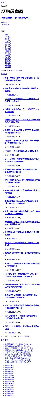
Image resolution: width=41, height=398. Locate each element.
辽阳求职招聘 (9, 379)
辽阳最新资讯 (9, 393)
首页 (2, 2)
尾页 (27, 336)
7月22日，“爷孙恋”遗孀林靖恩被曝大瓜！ (21, 151)
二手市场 (8, 47)
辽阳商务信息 (9, 373)
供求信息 (8, 41)
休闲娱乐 (8, 61)
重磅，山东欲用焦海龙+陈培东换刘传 (17, 358)
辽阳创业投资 (9, 383)
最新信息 (4, 340)
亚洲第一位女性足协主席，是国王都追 (18, 356)
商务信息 (8, 45)
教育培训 (8, 49)
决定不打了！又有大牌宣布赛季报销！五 (19, 352)
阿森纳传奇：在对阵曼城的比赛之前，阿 (19, 350)
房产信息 (8, 43)
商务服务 (8, 39)
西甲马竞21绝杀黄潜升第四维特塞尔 (17, 346)
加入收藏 (4, 6)
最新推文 (8, 67)
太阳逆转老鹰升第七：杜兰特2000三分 (18, 362)
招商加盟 (8, 53)
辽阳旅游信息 (9, 387)
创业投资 (8, 55)
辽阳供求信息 (9, 369)
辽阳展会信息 (9, 385)
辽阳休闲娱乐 (9, 389)
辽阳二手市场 (9, 375)
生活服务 (8, 37)
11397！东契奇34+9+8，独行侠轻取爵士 (18, 360)
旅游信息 (8, 59)
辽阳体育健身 (9, 391)
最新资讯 (8, 65)
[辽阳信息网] (13, 13)
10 (18, 336)
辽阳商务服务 (9, 367)
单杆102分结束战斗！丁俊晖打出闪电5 (18, 354)
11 (20, 336)
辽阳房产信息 (9, 371)
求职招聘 (8, 51)
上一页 (10, 336)
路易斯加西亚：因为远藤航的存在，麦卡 (19, 344)
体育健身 (8, 63)
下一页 (23, 336)
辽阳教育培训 (9, 377)
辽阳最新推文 (9, 395)
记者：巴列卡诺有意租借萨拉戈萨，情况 (19, 348)
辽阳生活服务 (9, 365)
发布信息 (4, 22)
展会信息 (8, 57)
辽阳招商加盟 (9, 381)
